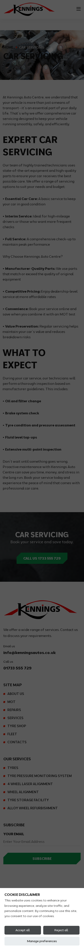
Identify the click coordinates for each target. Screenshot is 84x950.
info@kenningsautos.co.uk (29, 652)
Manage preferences (42, 941)
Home (8, 47)
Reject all (61, 930)
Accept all (22, 930)
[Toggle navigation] (78, 8)
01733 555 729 (17, 668)
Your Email (13, 834)
